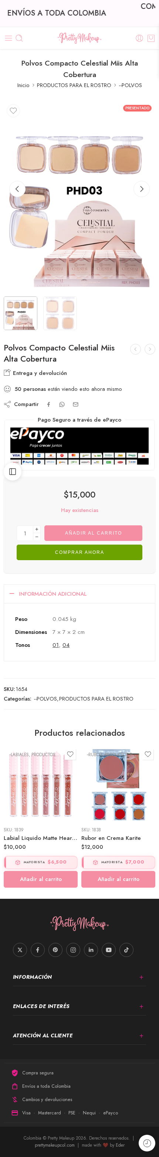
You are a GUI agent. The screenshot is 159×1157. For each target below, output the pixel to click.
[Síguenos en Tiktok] (126, 950)
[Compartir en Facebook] (48, 404)
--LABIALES (19, 755)
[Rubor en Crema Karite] (118, 784)
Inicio (23, 85)
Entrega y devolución (39, 373)
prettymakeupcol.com (55, 1145)
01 (56, 645)
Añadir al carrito (93, 533)
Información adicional (53, 594)
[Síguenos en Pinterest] (55, 950)
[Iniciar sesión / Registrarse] (139, 38)
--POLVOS (130, 85)
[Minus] (37, 537)
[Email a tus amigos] (75, 404)
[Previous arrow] (17, 189)
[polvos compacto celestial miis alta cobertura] (79, 196)
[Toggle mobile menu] (8, 38)
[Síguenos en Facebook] (38, 950)
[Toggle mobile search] (19, 38)
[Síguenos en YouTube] (109, 950)
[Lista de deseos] (13, 111)
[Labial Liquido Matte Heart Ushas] (41, 784)
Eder (120, 1145)
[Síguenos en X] (20, 950)
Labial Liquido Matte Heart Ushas (41, 838)
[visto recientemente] (147, 1143)
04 (66, 645)
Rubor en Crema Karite (111, 838)
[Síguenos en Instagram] (73, 950)
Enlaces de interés (41, 1006)
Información (32, 977)
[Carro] (151, 38)
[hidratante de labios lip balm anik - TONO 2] (135, 349)
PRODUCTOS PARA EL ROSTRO (74, 85)
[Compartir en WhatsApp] (62, 404)
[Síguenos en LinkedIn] (91, 950)
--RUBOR (94, 755)
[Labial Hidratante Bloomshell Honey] (150, 349)
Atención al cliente (42, 1035)
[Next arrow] (141, 189)
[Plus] (37, 529)
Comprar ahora (79, 552)
